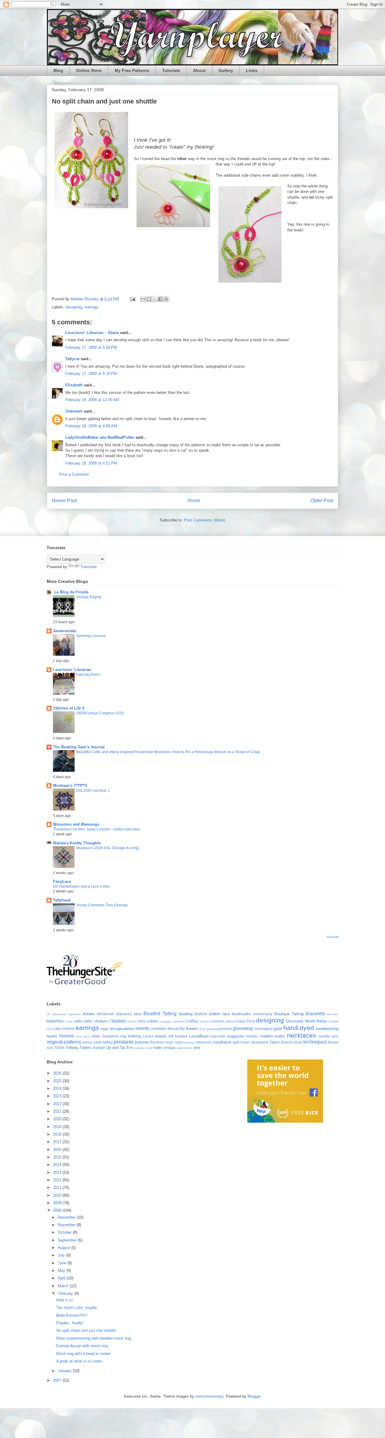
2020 (58, 1119)
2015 (58, 1157)
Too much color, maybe (76, 1307)
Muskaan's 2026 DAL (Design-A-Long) (107, 848)
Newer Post (64, 500)
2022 (58, 1104)
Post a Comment (74, 474)
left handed (177, 1036)
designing (74, 307)
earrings (91, 307)
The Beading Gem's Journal (79, 747)
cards (69, 1021)
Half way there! (88, 675)
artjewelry (124, 1014)
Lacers (148, 1036)
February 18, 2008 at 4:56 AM (91, 426)
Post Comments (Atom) (204, 520)
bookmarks (241, 1014)
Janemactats (64, 631)
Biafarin (201, 1014)
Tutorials (171, 70)
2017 (58, 1142)
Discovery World (300, 1021)
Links (251, 70)
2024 (58, 1088)
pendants (124, 1041)
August (64, 1247)
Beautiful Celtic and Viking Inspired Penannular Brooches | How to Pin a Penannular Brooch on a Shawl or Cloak (168, 752)
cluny (141, 1021)
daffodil (230, 1021)
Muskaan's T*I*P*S (70, 785)
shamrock (203, 1042)
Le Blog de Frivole (70, 592)
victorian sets (143, 1048)
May (62, 1270)
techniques (315, 1041)
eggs (105, 1029)
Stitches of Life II (69, 708)
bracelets (315, 1013)
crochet (205, 1021)
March (64, 1286)
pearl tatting (103, 1042)
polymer (142, 1042)
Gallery (226, 70)
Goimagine (264, 1029)
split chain (241, 1042)
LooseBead (198, 1036)
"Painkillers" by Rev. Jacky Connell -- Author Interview (96, 829)
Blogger (254, 1396)
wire (196, 1047)
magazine (235, 1036)
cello (78, 1021)
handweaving (327, 1028)
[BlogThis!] (149, 299)
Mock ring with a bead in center (83, 1353)
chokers (101, 1021)
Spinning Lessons (91, 636)
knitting (134, 1036)
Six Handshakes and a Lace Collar (81, 886)
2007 (58, 1380)
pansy (87, 1042)
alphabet (74, 1014)
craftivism (178, 1021)
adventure (59, 1014)
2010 (58, 1195)
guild (278, 1028)
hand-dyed (298, 1027)
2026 (58, 1073)
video (157, 1047)
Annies (89, 1014)
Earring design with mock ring (82, 1346)
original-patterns (64, 1041)
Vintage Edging (88, 597)
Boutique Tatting (288, 1014)
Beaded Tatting (160, 1013)
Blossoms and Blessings (76, 824)
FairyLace (62, 881)
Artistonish (105, 1014)
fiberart (173, 1029)
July (62, 1255)
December (67, 1217)
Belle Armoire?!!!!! (72, 1315)
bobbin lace (219, 1014)
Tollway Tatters (79, 1047)
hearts (52, 1036)
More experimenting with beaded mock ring (93, 1338)
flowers (192, 1028)
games (211, 1029)
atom (138, 1014)
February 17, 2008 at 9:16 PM (91, 373)
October (65, 1232)
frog (202, 1029)
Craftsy (192, 1021)
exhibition (159, 1029)
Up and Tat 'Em (119, 1047)
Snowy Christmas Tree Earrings (102, 905)
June (62, 1263)
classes (117, 1020)
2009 (58, 1203)
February (66, 1293)
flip (182, 1029)
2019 (58, 1126)
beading (185, 1014)
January (65, 1370)
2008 (58, 1210)
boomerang (262, 1014)
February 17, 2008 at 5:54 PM (91, 347)
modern (266, 1036)
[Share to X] (155, 299)
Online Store (89, 70)
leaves (161, 1036)
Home (193, 500)
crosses (217, 1021)
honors (66, 1035)
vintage (170, 1048)
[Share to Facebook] (160, 299)
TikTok (59, 1048)
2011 (58, 1187)
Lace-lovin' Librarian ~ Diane (92, 332)
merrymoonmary (209, 1396)
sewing (189, 1042)
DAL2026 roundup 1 (92, 790)
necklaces (301, 1035)
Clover (131, 1021)
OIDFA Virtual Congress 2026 (100, 713)
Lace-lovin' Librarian (72, 669)
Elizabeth (74, 385)
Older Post (322, 500)
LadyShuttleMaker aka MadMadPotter (99, 437)
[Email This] (143, 299)
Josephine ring (114, 1036)
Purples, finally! (69, 1323)
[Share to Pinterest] (166, 299)
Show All (332, 937)
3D (49, 1014)
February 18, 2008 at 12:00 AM (92, 399)
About (199, 70)
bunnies (332, 1014)
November (67, 1225)
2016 (58, 1149)
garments (224, 1029)
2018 (58, 1134)
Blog (58, 70)
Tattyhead (62, 900)
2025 (58, 1081)
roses (178, 1042)
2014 (58, 1164)
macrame (218, 1036)
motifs (279, 1036)
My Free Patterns (132, 70)
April (62, 1278)
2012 (58, 1180)
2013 (58, 1172)
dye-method (64, 1029)
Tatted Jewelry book (286, 1042)
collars (152, 1021)
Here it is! (64, 1300)
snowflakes (222, 1042)
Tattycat (72, 359)
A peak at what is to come (79, 1361)
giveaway (243, 1028)
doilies (321, 1021)
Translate (88, 566)
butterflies (55, 1021)
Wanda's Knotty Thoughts (77, 843)
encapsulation (122, 1028)
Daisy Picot (245, 1021)
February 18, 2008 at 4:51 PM (91, 463)
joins (96, 1036)
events (142, 1028)
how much (83, 1036)
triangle (99, 1048)
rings (169, 1042)
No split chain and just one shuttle (86, 1330)
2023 (58, 1096)
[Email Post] (132, 299)
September (68, 1240)
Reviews (157, 1042)
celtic (88, 1021)
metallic (252, 1036)
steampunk (260, 1042)
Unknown (74, 411)
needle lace (328, 1036)
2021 (58, 1111)
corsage (165, 1021)
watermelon (184, 1048)
